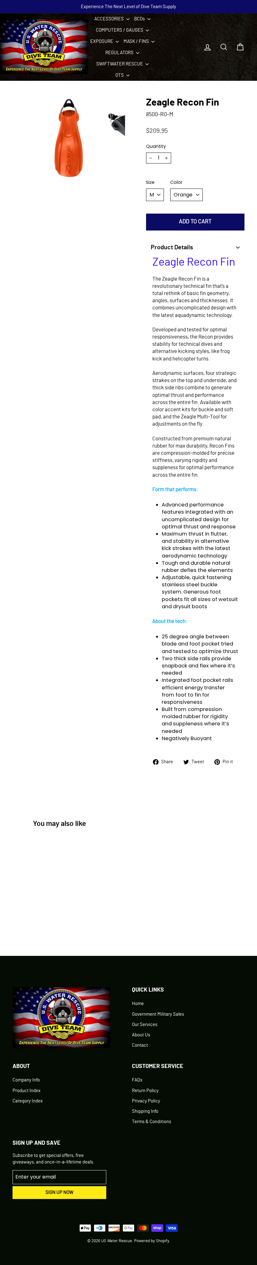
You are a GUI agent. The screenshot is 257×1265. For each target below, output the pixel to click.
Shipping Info (145, 1111)
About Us (141, 1035)
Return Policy (145, 1090)
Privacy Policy (146, 1101)
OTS (120, 75)
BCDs (140, 19)
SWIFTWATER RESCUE (120, 64)
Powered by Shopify (151, 1241)
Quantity (156, 146)
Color (176, 182)
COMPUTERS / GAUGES (120, 30)
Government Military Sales (158, 1014)
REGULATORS (119, 52)
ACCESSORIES (109, 19)
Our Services (144, 1024)
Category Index (28, 1101)
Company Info (26, 1080)
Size (150, 182)
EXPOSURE (102, 41)
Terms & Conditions (151, 1121)
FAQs (137, 1080)
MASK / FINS (136, 41)
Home (138, 1003)
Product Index (26, 1090)
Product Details (172, 247)
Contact (140, 1045)
